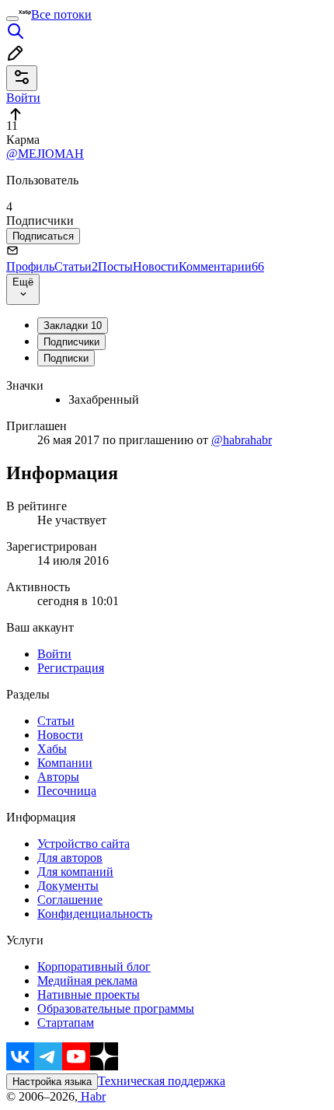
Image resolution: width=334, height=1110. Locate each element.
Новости (156, 266)
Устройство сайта (83, 843)
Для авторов (70, 857)
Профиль (30, 266)
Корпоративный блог (94, 966)
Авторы (58, 776)
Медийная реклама (87, 980)
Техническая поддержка (161, 1080)
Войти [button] (23, 97)
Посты (115, 266)
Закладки (72, 325)
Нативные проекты (88, 994)
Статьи (76, 266)
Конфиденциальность (94, 913)
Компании (64, 762)
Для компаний (75, 871)
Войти (54, 653)
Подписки (66, 358)
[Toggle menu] (12, 18)
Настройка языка (52, 1081)
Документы (68, 885)
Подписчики (71, 342)
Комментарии (221, 266)
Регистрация (70, 667)
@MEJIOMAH (45, 153)
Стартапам (65, 1022)
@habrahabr (241, 439)
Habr (92, 1096)
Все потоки (61, 14)
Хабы (52, 748)
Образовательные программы (115, 1008)
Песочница (66, 790)
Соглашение (70, 899)
